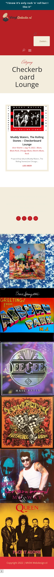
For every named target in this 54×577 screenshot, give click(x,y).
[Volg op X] (24, 218)
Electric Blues (38, 150)
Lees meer (27, 166)
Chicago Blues (26, 150)
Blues (39, 147)
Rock (27, 153)
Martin (20, 147)
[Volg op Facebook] (18, 218)
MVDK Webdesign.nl (36, 562)
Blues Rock (14, 150)
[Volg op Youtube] (35, 218)
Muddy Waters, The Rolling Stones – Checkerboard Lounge (27, 140)
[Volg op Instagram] (30, 218)
